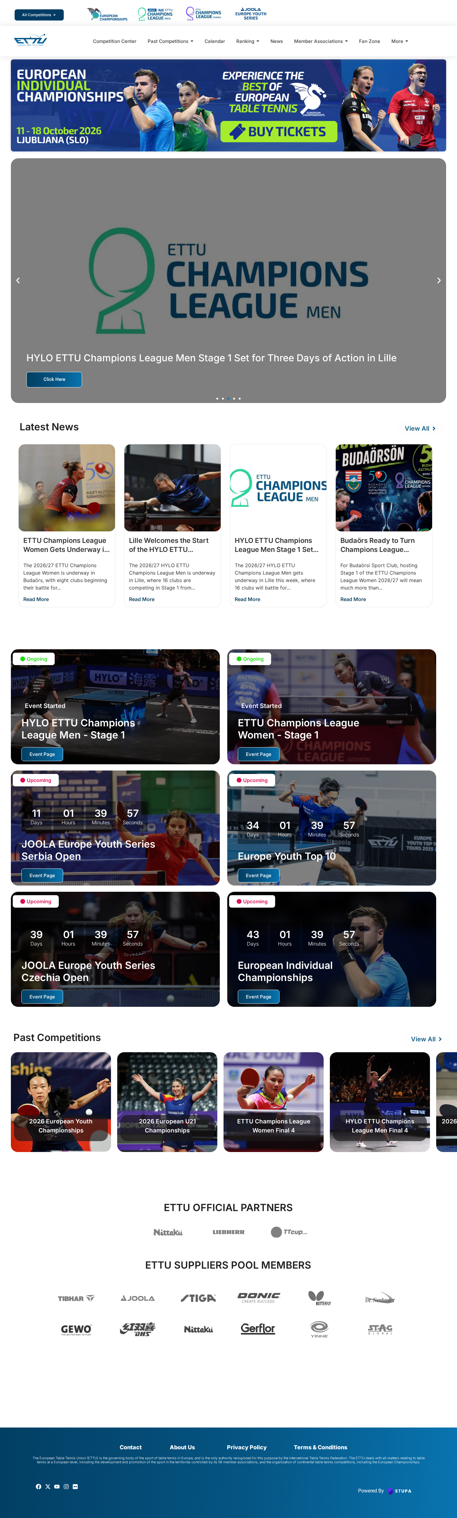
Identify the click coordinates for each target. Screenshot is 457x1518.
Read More (36, 599)
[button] (18, 281)
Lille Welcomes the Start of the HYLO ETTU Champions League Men (169, 549)
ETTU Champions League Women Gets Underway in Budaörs (65, 549)
